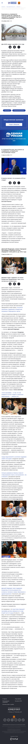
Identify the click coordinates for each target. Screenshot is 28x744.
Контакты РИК (18, 701)
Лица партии (18, 698)
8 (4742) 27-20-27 (14, 709)
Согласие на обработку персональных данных (14, 732)
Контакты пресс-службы (8, 704)
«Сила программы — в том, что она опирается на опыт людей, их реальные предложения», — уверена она (12, 394)
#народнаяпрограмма (19, 110)
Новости (18, 6)
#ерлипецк (7, 110)
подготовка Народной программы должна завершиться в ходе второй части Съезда (12, 611)
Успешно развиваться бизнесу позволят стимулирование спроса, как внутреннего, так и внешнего (13, 474)
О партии (4, 698)
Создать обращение (14, 124)
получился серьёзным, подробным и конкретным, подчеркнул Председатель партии (12, 309)
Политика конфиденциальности (14, 730)
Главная (3, 6)
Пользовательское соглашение (14, 728)
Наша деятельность (11, 6)
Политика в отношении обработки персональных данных (14, 731)
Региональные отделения (5, 701)
